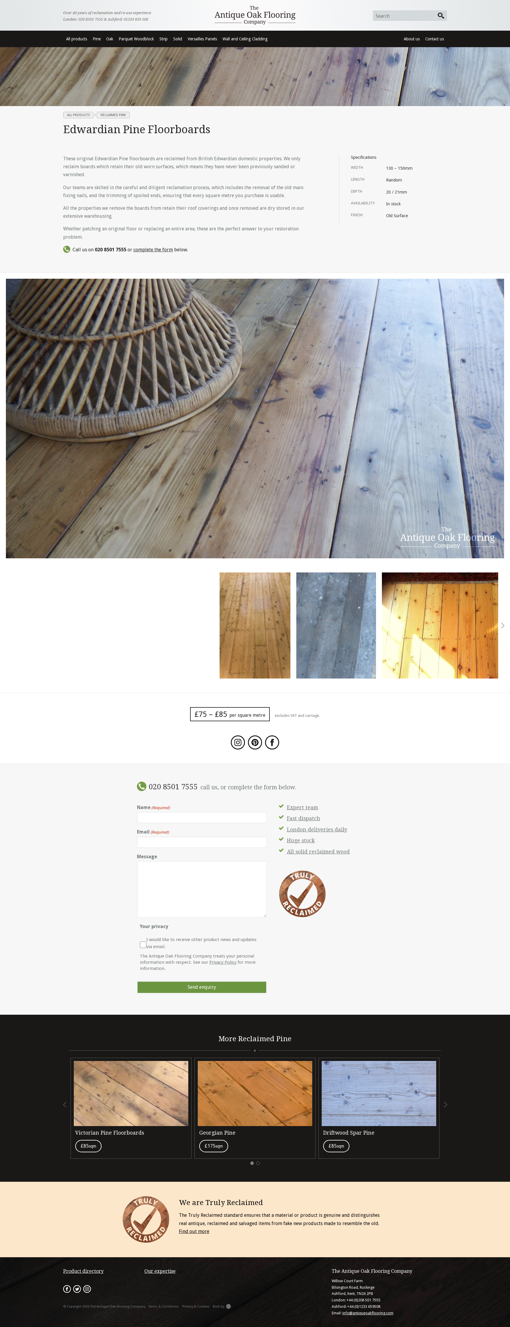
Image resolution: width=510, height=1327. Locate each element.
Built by (218, 1306)
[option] (255, 625)
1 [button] (252, 1163)
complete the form (153, 249)
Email (153, 832)
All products (76, 39)
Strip (163, 39)
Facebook (67, 1289)
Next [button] (502, 625)
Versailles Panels (202, 39)
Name (153, 807)
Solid (177, 39)
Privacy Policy (222, 962)
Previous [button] (65, 1104)
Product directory (83, 1271)
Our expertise (160, 1271)
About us (412, 39)
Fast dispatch (303, 818)
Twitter (77, 1289)
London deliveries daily (317, 830)
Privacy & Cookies (196, 1306)
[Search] (441, 15)
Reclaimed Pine (113, 115)
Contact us (434, 39)
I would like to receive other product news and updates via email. (201, 943)
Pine (97, 39)
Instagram (87, 1289)
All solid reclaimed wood (318, 852)
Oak (109, 39)
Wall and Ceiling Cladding (245, 39)
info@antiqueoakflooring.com (367, 1313)
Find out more (194, 1231)
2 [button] (258, 1163)
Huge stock (301, 841)
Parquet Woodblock (136, 39)
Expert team (302, 808)
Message (147, 856)
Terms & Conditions (163, 1306)
